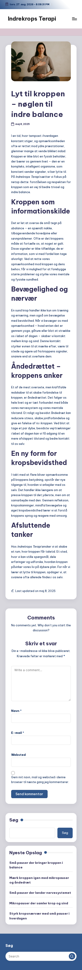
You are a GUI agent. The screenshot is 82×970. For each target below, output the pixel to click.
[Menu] (74, 18)
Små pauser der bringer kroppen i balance (36, 865)
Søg (13, 820)
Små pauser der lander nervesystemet (40, 893)
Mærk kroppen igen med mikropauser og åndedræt (39, 880)
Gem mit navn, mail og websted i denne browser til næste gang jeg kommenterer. (40, 779)
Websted (18, 755)
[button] (72, 956)
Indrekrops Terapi (32, 18)
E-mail (17, 733)
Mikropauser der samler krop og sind (38, 903)
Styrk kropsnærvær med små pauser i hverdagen (39, 915)
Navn (16, 711)
